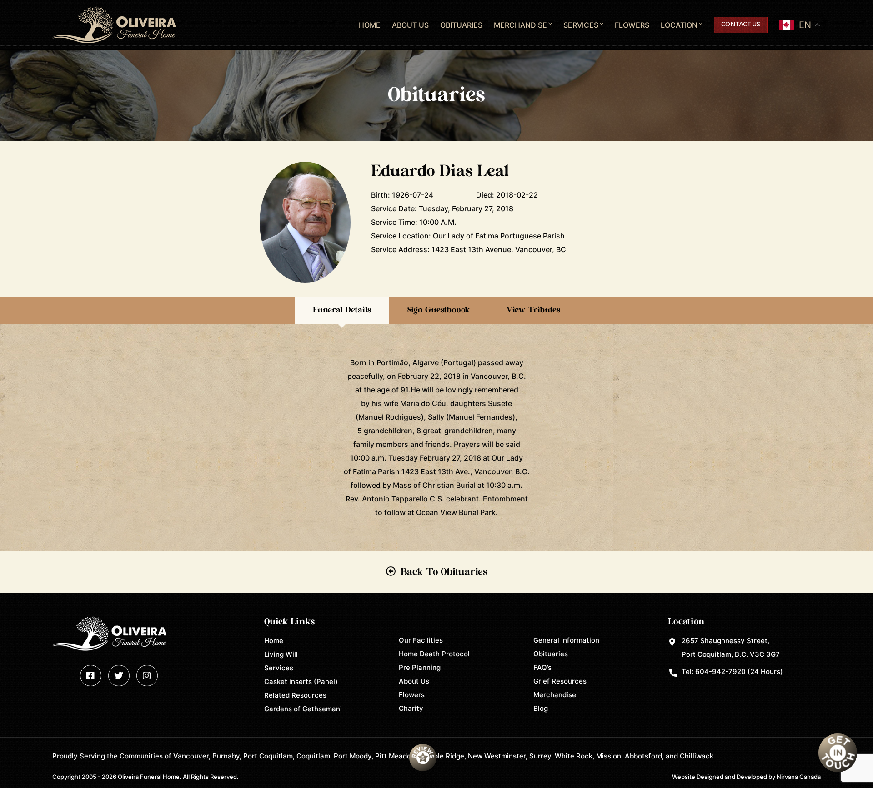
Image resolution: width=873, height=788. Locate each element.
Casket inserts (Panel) (301, 681)
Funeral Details (342, 310)
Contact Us (740, 24)
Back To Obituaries (444, 572)
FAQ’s (542, 667)
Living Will (281, 654)
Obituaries (461, 25)
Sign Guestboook (438, 310)
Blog (540, 708)
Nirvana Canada (799, 776)
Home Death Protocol (434, 653)
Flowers (632, 25)
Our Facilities (421, 640)
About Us (410, 25)
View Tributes (533, 310)
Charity (411, 708)
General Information (566, 640)
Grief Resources (560, 681)
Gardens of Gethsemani (303, 708)
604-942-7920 (720, 671)
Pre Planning (420, 667)
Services (580, 25)
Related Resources (295, 695)
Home (370, 25)
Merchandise (520, 25)
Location (679, 25)
